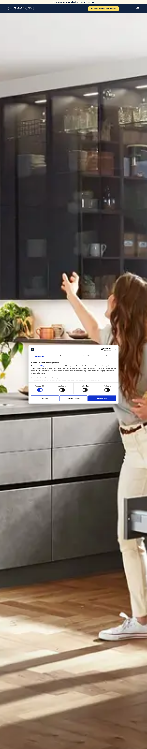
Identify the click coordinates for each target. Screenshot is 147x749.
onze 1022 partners (43, 366)
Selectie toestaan (74, 398)
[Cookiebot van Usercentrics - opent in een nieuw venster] (102, 349)
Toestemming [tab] (39, 356)
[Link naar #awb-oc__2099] (137, 8)
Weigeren (44, 398)
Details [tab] (62, 356)
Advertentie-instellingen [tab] (84, 356)
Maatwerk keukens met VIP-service (78, 2)
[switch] (62, 390)
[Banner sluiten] (115, 349)
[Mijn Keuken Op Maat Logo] (21, 9)
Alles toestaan (102, 398)
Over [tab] (107, 356)
